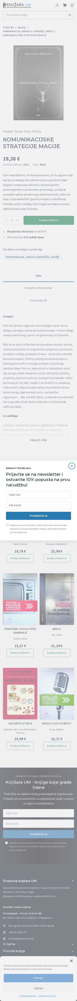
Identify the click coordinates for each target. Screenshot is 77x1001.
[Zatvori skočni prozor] (71, 465)
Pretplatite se (38, 516)
